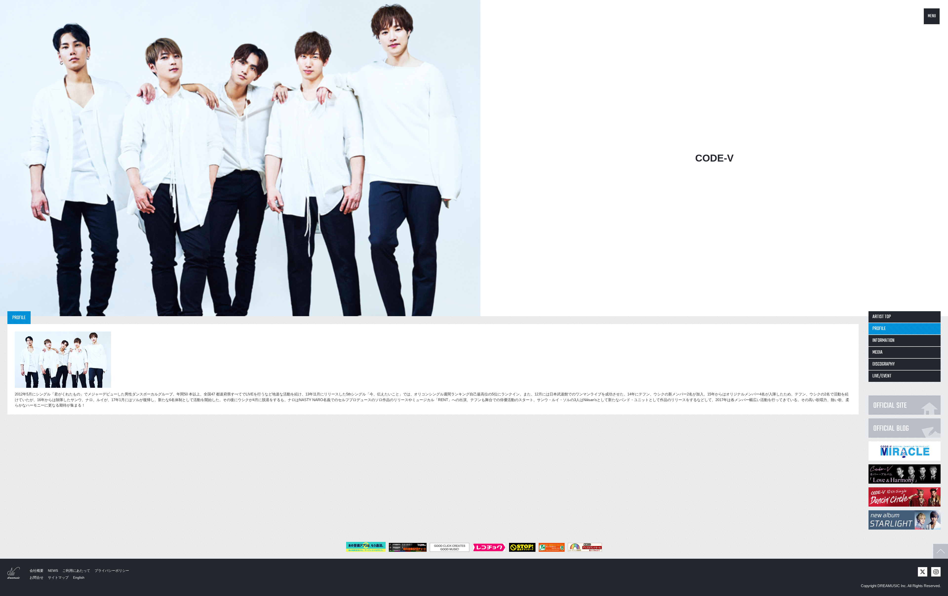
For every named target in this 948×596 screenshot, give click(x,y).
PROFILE (879, 328)
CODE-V (714, 158)
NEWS (53, 571)
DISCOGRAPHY (883, 364)
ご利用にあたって (76, 571)
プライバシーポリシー (112, 571)
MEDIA (877, 352)
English (78, 577)
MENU (932, 16)
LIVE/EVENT (881, 376)
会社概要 (36, 571)
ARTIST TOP (881, 317)
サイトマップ (58, 577)
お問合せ (36, 577)
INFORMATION (883, 340)
